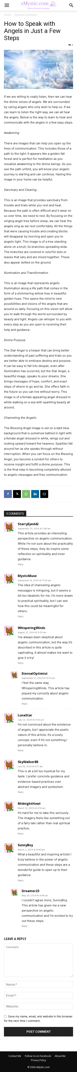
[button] (71, 5)
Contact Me (14, 1056)
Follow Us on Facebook (38, 1056)
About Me (60, 1056)
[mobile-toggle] (6, 5)
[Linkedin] (35, 494)
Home (7, 14)
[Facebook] (8, 494)
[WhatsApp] (26, 494)
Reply (20, 564)
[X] (17, 494)
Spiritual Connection (26, 14)
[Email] (44, 494)
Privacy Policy (38, 1060)
